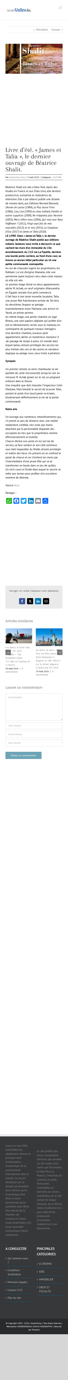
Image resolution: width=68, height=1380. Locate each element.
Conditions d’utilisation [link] (14, 1272)
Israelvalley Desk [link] (17, 177)
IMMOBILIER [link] (46, 1279)
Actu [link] (16, 485)
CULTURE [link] (57, 177)
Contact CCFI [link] (15, 1290)
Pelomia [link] (36, 1329)
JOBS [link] (42, 1271)
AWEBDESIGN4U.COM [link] (27, 1326)
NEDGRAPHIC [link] (46, 1326)
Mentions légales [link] (17, 1282)
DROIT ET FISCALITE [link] (45, 1289)
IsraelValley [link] (36, 1323)
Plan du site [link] (14, 1297)
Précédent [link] (42, 29)
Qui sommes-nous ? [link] (18, 1260)
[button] (8, 652)
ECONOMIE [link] (45, 1263)
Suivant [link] (55, 29)
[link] (19, 9)
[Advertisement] (34, 113)
